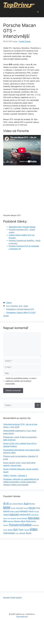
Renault (5, 530)
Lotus (8, 518)
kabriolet (14, 514)
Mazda (19, 518)
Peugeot (6, 525)
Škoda (28, 533)
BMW (6, 507)
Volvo (17, 533)
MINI (5, 521)
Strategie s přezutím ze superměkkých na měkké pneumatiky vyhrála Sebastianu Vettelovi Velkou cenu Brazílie (21, 482)
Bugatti (13, 508)
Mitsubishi (11, 521)
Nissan (17, 521)
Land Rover (35, 514)
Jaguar (6, 514)
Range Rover (35, 525)
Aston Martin (18, 504)
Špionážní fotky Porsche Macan (22, 227)
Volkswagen (9, 533)
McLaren (24, 518)
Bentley (32, 504)
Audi (26, 503)
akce (11, 504)
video (25, 306)
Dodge (26, 508)
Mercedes (33, 517)
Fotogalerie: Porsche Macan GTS (20, 309)
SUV (20, 306)
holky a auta (14, 511)
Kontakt (6, 597)
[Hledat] (38, 405)
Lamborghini (25, 514)
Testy (21, 529)
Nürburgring (31, 521)
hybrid (31, 511)
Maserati (13, 518)
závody (22, 533)
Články (9, 303)
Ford (38, 508)
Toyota (26, 530)
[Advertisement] (22, 191)
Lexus (5, 518)
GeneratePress (22, 616)
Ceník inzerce (16, 597)
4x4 (8, 306)
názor (23, 521)
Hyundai (36, 511)
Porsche (14, 306)
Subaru (10, 530)
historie (6, 511)
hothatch (23, 511)
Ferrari (31, 507)
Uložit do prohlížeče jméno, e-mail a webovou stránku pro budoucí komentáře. (21, 381)
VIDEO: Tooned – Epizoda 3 (15, 475)
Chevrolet (19, 508)
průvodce (25, 524)
